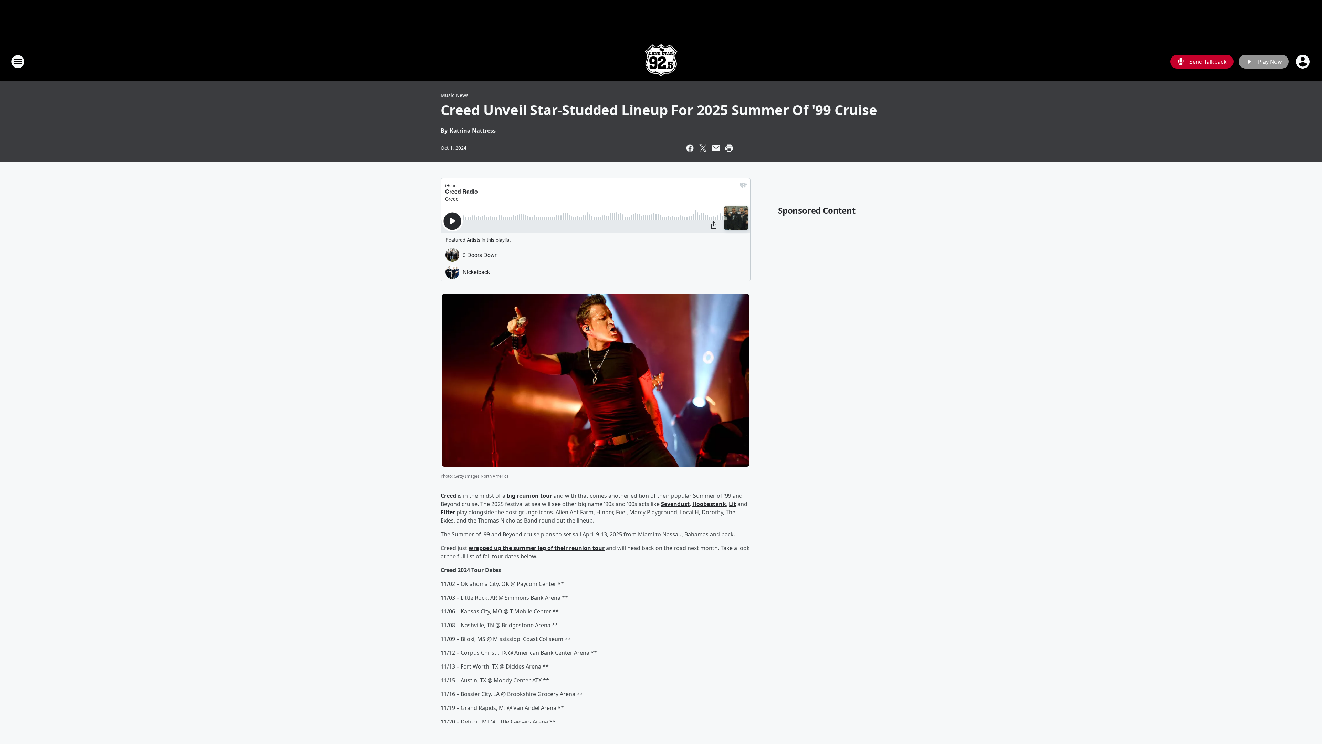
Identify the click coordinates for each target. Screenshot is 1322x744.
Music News (455, 95)
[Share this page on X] (703, 148)
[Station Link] (661, 61)
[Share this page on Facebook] (690, 148)
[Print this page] (729, 148)
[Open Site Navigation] (18, 62)
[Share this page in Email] (716, 148)
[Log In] (1303, 62)
